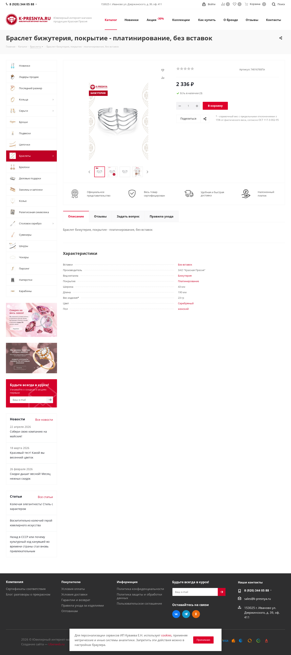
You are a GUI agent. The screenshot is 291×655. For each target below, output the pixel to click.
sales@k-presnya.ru (257, 599)
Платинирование (188, 281)
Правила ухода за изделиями (82, 605)
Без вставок (185, 264)
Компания (14, 582)
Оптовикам (69, 611)
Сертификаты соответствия (26, 589)
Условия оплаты (73, 589)
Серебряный (186, 303)
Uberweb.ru (56, 644)
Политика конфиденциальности (140, 589)
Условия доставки (74, 594)
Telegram (186, 614)
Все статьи (45, 497)
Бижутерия (185, 275)
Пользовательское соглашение (139, 603)
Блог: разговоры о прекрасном (28, 594)
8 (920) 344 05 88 (256, 590)
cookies (166, 635)
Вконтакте (176, 614)
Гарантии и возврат (75, 600)
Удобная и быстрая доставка (212, 194)
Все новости (44, 420)
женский (183, 309)
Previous (89, 172)
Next (147, 172)
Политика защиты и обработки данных (139, 596)
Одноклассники (196, 614)
